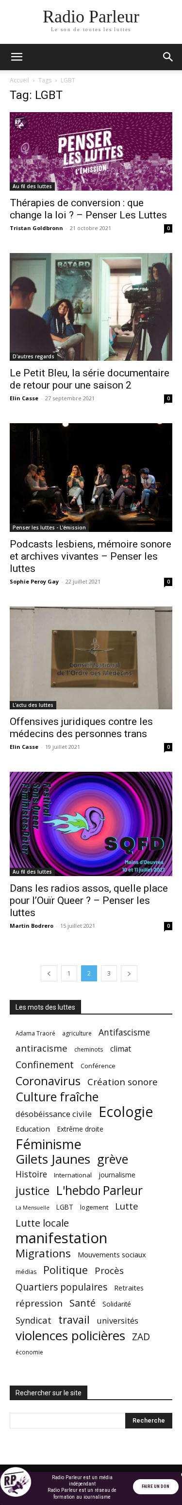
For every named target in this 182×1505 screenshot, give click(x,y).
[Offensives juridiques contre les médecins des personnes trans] (91, 657)
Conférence (98, 1065)
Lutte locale (42, 1223)
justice (33, 1191)
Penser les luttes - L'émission (49, 527)
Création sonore (122, 1081)
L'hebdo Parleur (99, 1190)
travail (74, 1319)
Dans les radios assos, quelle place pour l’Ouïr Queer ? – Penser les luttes (89, 900)
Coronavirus (48, 1081)
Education (33, 1129)
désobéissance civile (54, 1114)
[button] (16, 57)
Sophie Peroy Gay (34, 581)
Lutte (126, 1206)
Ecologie (126, 1112)
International (73, 1175)
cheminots (88, 1049)
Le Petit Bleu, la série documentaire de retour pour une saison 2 (89, 379)
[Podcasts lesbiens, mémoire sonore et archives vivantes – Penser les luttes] (91, 477)
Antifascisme (124, 1032)
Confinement (45, 1064)
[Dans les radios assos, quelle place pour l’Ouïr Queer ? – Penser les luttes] (91, 824)
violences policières (70, 1335)
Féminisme (49, 1144)
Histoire (31, 1174)
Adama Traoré (35, 1033)
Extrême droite (80, 1129)
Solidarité (116, 1304)
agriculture (77, 1033)
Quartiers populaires (61, 1287)
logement (94, 1207)
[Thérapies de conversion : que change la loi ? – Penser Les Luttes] (91, 151)
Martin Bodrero (31, 925)
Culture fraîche (57, 1097)
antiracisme (41, 1048)
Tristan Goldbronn (36, 228)
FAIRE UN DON (155, 1486)
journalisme (117, 1174)
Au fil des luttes (32, 186)
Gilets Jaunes (53, 1159)
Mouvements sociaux (112, 1254)
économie (29, 1352)
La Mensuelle (33, 1207)
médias (26, 1272)
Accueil (19, 80)
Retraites (129, 1287)
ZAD (141, 1336)
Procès (109, 1270)
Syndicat (33, 1320)
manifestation (61, 1238)
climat (120, 1049)
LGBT (64, 1207)
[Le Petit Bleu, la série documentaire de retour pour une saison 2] (91, 307)
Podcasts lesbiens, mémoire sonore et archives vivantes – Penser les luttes (90, 556)
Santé (82, 1303)
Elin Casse (24, 398)
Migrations (43, 1253)
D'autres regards (33, 356)
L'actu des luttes (33, 705)
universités (117, 1320)
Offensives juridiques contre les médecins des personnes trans (81, 728)
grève (112, 1159)
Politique (65, 1270)
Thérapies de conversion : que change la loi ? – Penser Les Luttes (88, 209)
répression (39, 1303)
